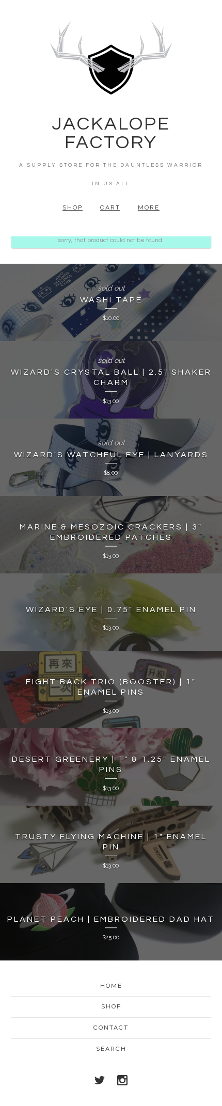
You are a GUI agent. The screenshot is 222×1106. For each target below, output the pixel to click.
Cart (110, 207)
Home (111, 985)
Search (111, 1048)
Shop (72, 207)
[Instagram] (122, 1080)
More (149, 207)
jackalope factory (111, 133)
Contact (111, 1027)
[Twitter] (99, 1080)
